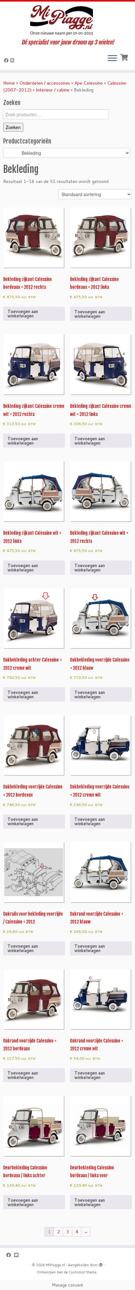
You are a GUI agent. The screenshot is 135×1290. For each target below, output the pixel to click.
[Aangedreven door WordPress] (101, 1263)
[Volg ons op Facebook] (7, 60)
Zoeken (13, 127)
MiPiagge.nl (55, 1264)
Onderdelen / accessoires (44, 83)
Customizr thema (82, 1272)
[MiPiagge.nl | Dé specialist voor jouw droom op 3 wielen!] (67, 20)
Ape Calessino (88, 83)
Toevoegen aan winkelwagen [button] (23, 313)
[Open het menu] (112, 58)
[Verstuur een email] (13, 60)
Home (9, 83)
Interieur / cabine (52, 90)
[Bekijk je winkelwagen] (124, 57)
